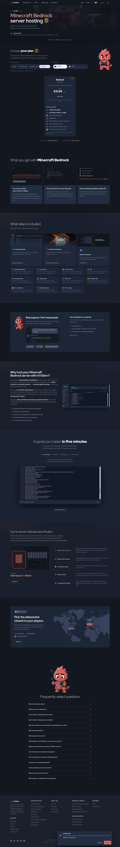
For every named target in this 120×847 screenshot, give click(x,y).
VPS (36, 2)
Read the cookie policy (69, 837)
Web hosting (44, 2)
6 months (33, 66)
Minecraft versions (76, 813)
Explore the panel (60, 516)
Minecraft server (78, 807)
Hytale (94, 810)
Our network (83, 263)
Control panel (54, 818)
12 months (44, 66)
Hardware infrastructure (52, 263)
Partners (95, 807)
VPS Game (54, 813)
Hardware (15, 588)
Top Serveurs (95, 813)
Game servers (26, 2)
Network (18, 648)
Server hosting (36, 807)
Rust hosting (34, 820)
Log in (102, 2)
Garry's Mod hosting (36, 815)
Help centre (13, 827)
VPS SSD (53, 810)
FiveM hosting (34, 818)
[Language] (96, 2)
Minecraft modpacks (77, 815)
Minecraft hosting (35, 810)
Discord (31, 346)
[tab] (45, 454)
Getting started (77, 822)
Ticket (40, 346)
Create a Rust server (77, 828)
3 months (23, 66)
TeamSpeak (54, 2)
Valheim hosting (35, 823)
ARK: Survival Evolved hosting (38, 826)
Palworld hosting (35, 828)
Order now (60, 96)
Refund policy (73, 335)
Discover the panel (17, 263)
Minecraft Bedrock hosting (37, 813)
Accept (108, 842)
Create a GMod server (77, 831)
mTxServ (13, 824)
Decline (100, 842)
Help (82, 2)
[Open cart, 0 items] (108, 2)
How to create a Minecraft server (80, 810)
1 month (14, 66)
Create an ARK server (77, 825)
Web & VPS (54, 807)
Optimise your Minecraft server (80, 818)
